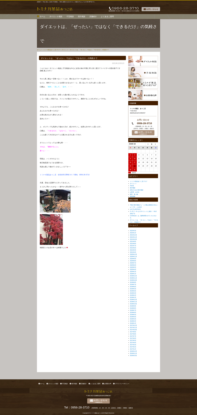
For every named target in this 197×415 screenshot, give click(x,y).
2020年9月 (133, 258)
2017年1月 (133, 349)
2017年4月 (133, 342)
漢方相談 (81, 16)
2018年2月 (133, 321)
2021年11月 (133, 237)
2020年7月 (133, 263)
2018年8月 (133, 308)
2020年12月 (133, 254)
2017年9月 (133, 332)
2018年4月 (133, 317)
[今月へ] (151, 144)
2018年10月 (133, 304)
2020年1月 (133, 273)
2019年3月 (133, 293)
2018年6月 (133, 312)
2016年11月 (133, 353)
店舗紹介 (93, 16)
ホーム (42, 16)
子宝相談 (70, 16)
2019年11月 (133, 278)
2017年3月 (133, 345)
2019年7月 (133, 284)
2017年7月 (133, 336)
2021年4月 (133, 252)
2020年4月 (133, 269)
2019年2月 (133, 295)
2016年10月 (133, 355)
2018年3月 (133, 319)
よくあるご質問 (107, 16)
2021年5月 (133, 250)
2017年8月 (133, 334)
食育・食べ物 (134, 194)
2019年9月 (133, 282)
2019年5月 (133, 289)
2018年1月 (133, 323)
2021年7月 (133, 245)
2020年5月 (133, 267)
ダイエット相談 (55, 16)
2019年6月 (133, 286)
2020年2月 (133, 271)
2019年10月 (133, 280)
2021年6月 (133, 248)
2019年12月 (133, 276)
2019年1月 (133, 297)
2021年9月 (133, 241)
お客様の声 (107, 383)
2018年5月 (133, 314)
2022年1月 (133, 233)
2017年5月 (133, 340)
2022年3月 (133, 230)
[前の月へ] (147, 144)
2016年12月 (133, 351)
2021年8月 (133, 243)
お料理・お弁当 (134, 192)
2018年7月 (133, 310)
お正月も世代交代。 (136, 209)
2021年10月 (133, 239)
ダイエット (133, 183)
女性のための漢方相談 (136, 190)
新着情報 (132, 196)
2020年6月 (133, 265)
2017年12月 (133, 325)
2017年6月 (133, 338)
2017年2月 (133, 347)
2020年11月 (133, 256)
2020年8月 (133, 261)
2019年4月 (133, 291)
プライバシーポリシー (122, 383)
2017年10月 (133, 329)
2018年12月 (133, 299)
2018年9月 (133, 306)
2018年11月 (133, 301)
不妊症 (132, 185)
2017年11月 (133, 327)
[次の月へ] (156, 144)
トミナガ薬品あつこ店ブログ (138, 181)
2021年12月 (133, 235)
